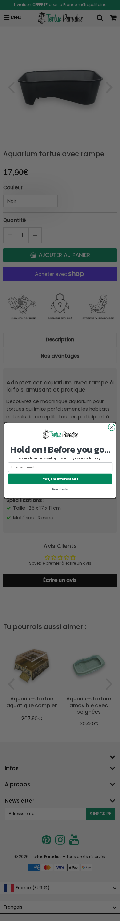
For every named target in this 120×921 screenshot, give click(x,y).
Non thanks (60, 489)
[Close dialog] (111, 427)
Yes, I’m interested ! (60, 479)
